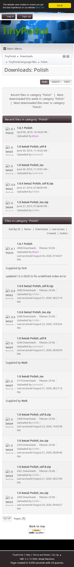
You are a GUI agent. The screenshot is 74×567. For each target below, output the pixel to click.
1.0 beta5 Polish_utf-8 (31, 146)
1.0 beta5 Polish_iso (30, 165)
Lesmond (37, 154)
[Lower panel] (64, 56)
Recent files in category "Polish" (31, 95)
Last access (58, 229)
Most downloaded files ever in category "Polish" (39, 105)
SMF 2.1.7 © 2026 (28, 559)
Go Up (7, 518)
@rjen (35, 136)
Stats (67, 81)
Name (28, 229)
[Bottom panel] (67, 56)
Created (51, 233)
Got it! (60, 5)
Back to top (37, 526)
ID (19, 229)
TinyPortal (17, 554)
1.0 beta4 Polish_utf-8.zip (34, 414)
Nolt (24, 362)
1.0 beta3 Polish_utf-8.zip (34, 467)
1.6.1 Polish (24, 128)
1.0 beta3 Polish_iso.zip (32, 493)
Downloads (41, 229)
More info (40, 7)
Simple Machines (46, 559)
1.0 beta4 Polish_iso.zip (32, 202)
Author (64, 233)
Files (44, 81)
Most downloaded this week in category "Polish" (37, 97)
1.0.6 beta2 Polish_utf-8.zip (35, 183)
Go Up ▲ (57, 554)
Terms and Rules (41, 554)
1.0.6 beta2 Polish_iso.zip (34, 312)
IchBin (35, 191)
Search (56, 81)
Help (28, 554)
